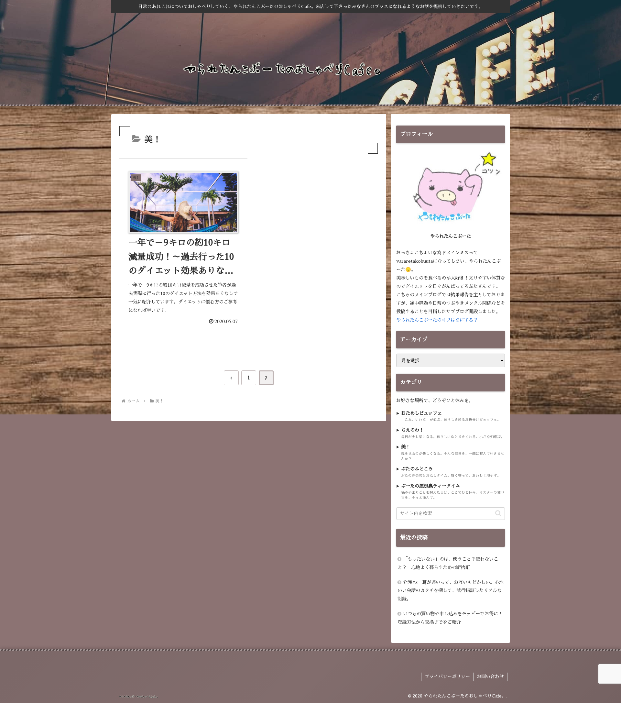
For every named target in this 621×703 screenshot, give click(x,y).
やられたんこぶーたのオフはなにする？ (437, 320)
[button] (498, 513)
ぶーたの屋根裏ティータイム (430, 485)
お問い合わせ (490, 676)
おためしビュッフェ (421, 413)
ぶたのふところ (417, 469)
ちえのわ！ (412, 430)
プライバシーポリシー (447, 676)
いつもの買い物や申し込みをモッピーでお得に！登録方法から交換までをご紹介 (450, 617)
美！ (405, 447)
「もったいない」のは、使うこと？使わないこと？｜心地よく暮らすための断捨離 (448, 563)
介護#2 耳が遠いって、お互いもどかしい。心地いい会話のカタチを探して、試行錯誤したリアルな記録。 (451, 590)
